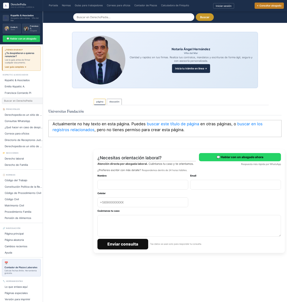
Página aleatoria (14, 239)
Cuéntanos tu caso (108, 210)
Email (193, 175)
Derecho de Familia (16, 164)
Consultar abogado (270, 5)
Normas (66, 5)
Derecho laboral (14, 158)
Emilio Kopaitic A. (15, 86)
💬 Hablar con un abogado (21, 38)
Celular (101, 193)
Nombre (102, 175)
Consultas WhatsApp (17, 121)
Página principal (14, 233)
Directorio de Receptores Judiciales (25, 140)
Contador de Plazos (145, 5)
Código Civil (12, 199)
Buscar (204, 17)
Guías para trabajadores (89, 5)
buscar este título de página (173, 123)
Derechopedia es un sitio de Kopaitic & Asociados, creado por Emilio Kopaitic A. (25, 146)
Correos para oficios (118, 5)
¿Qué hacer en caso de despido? (25, 127)
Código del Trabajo (16, 180)
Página (99, 101)
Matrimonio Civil (14, 205)
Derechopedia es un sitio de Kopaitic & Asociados (25, 114)
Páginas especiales (16, 293)
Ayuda (8, 252)
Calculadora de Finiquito (175, 5)
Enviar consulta (122, 244)
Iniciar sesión (224, 5)
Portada (53, 5)
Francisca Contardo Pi (18, 92)
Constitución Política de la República (25, 186)
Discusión (114, 101)
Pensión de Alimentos (18, 218)
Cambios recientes (16, 246)
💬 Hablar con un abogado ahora (240, 157)
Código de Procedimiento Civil (23, 192)
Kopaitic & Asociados (17, 80)
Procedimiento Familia (18, 211)
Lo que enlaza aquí (16, 286)
